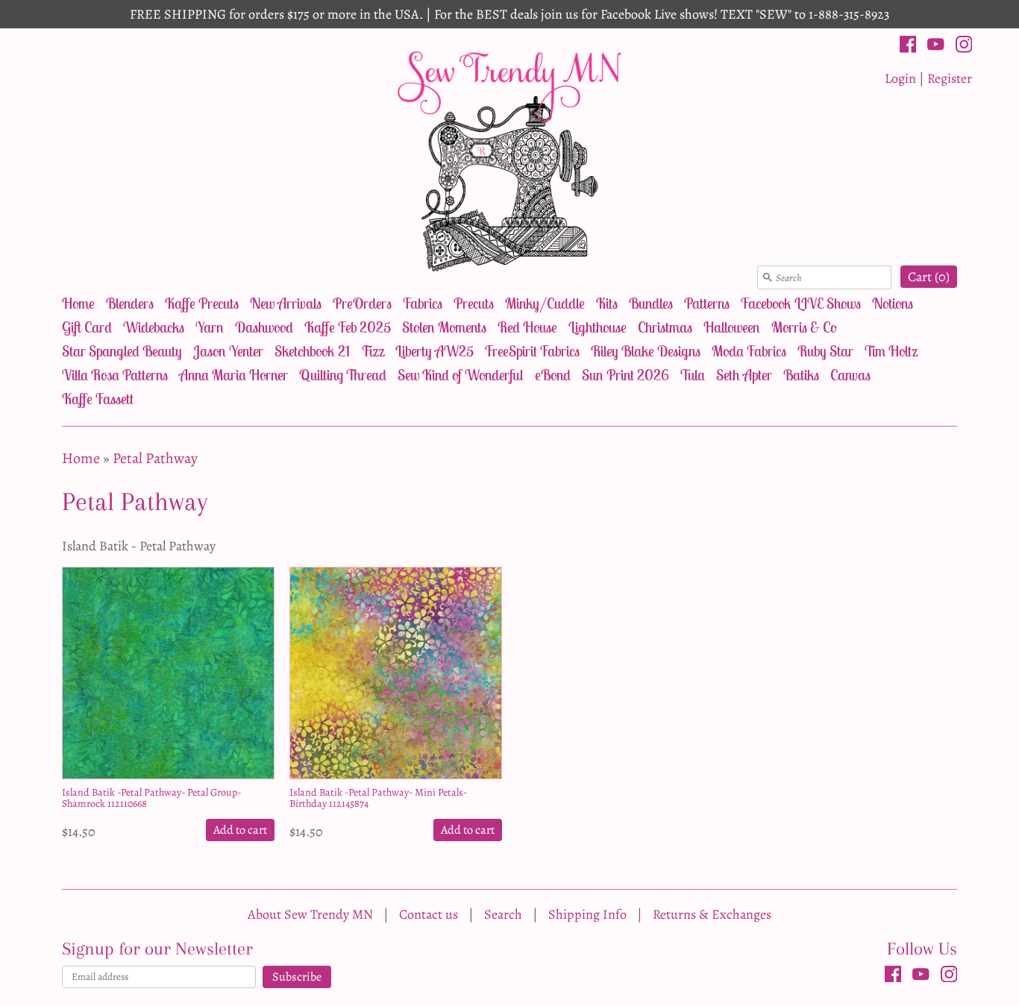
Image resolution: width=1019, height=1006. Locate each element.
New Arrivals (286, 303)
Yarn (209, 327)
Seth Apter (744, 374)
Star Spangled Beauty (122, 351)
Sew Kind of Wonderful (461, 374)
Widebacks (153, 327)
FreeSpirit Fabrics (532, 351)
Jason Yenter (228, 351)
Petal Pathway (155, 458)
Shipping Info (587, 914)
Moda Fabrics (749, 351)
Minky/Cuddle (545, 303)
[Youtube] (935, 47)
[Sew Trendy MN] (509, 160)
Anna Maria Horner (233, 374)
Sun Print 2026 (625, 374)
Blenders (130, 303)
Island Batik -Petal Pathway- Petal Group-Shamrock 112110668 (151, 798)
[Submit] (768, 277)
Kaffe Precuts (202, 303)
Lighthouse (597, 327)
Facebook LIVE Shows (801, 303)
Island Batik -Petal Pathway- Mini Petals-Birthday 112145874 (378, 798)
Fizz (372, 351)
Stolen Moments (444, 327)
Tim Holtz (891, 351)
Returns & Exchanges (712, 914)
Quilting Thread (342, 374)
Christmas (665, 327)
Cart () (929, 277)
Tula (692, 374)
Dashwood (264, 327)
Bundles (651, 303)
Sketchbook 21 (312, 351)
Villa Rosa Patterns (115, 374)
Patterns (707, 303)
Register (949, 78)
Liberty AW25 (434, 351)
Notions (892, 303)
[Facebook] (908, 47)
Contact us (428, 914)
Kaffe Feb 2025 (347, 327)
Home (78, 303)
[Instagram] (964, 47)
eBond (553, 374)
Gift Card (87, 327)
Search (503, 914)
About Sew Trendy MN (310, 914)
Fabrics (422, 303)
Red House (527, 327)
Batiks (801, 374)
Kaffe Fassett (98, 398)
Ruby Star (825, 351)
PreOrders (362, 303)
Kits (607, 303)
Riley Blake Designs (645, 351)
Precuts (474, 303)
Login (900, 78)
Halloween (731, 327)
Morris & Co (804, 327)
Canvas (850, 374)
